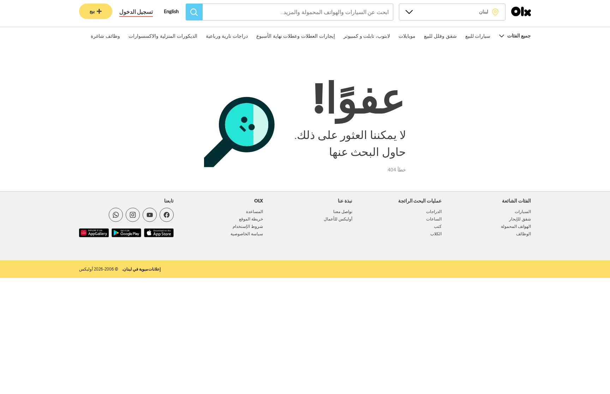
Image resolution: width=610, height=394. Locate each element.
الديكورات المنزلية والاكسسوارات (162, 36)
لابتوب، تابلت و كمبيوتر (366, 36)
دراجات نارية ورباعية (227, 36)
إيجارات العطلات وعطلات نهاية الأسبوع (295, 36)
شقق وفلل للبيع (440, 36)
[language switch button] (175, 12)
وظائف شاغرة (105, 36)
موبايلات (407, 36)
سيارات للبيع (478, 36)
